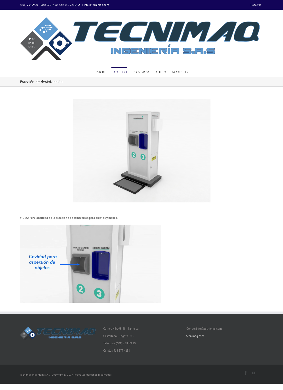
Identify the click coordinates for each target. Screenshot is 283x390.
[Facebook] (245, 373)
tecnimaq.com (195, 336)
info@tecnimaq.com (96, 4)
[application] (90, 264)
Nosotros (255, 4)
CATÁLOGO (119, 72)
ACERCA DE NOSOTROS (171, 72)
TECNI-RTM (141, 72)
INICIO (100, 72)
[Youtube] (253, 373)
